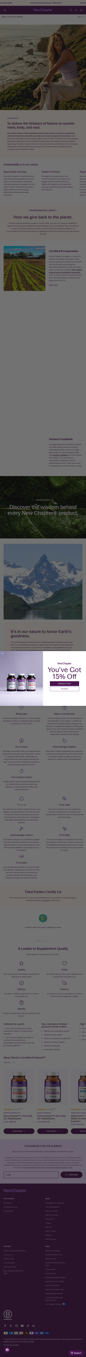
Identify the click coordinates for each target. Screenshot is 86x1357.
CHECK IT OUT (64, 684)
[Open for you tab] (7, 1350)
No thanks (64, 689)
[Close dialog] (2, 653)
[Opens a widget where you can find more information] (76, 1353)
